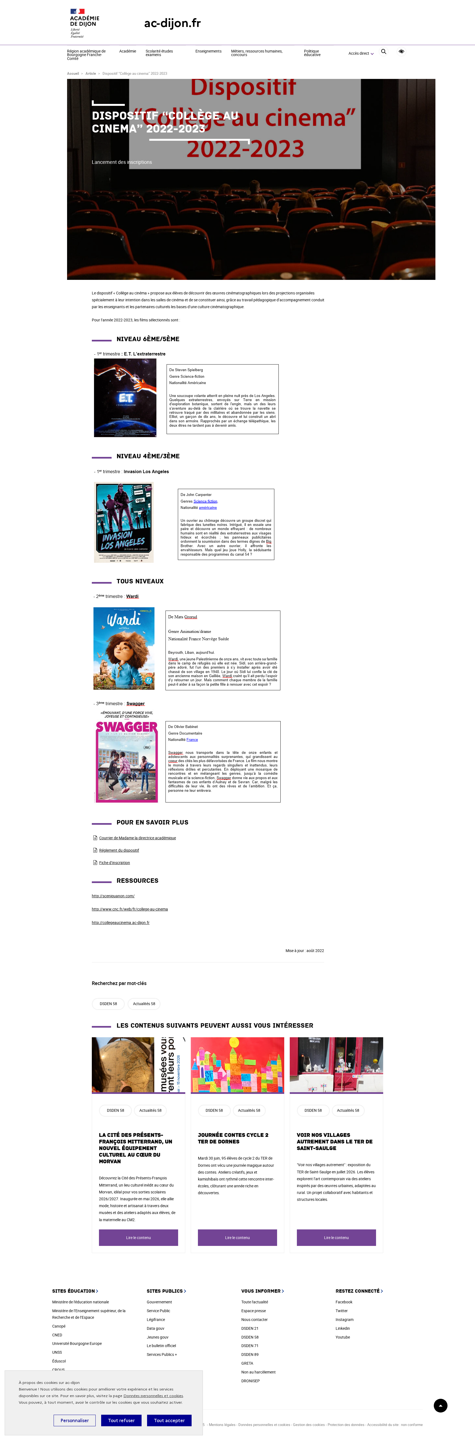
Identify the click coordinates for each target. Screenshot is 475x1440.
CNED (57, 1334)
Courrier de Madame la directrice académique (137, 837)
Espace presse (253, 1310)
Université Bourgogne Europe (77, 1343)
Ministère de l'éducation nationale (80, 1301)
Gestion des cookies (309, 1424)
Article (90, 73)
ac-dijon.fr (172, 23)
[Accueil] (94, 23)
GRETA (247, 1363)
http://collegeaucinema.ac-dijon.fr (121, 922)
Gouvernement (159, 1301)
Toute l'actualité (254, 1301)
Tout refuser (121, 1420)
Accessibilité (401, 51)
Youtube (343, 1337)
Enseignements (208, 51)
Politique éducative (312, 53)
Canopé (58, 1326)
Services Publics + (162, 1354)
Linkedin (343, 1328)
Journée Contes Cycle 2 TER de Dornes (233, 1138)
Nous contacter (254, 1319)
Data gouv (155, 1328)
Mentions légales (222, 1424)
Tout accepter (169, 1420)
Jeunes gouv (158, 1337)
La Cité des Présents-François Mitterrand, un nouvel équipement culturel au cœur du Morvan (135, 1148)
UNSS (57, 1352)
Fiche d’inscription (114, 862)
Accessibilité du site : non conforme (395, 1424)
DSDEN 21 (250, 1328)
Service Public (158, 1310)
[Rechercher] (383, 53)
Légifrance (156, 1319)
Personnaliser (74, 1420)
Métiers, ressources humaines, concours (257, 53)
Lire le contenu (138, 1237)
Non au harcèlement (258, 1372)
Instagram (345, 1319)
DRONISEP (250, 1380)
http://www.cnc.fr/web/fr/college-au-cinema (130, 909)
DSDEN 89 (250, 1354)
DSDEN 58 (108, 1003)
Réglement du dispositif (119, 850)
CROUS (58, 1369)
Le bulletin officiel (161, 1345)
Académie (127, 51)
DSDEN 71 (250, 1345)
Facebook (344, 1301)
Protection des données (346, 1424)
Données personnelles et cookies (153, 1396)
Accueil (73, 73)
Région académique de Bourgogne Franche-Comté (86, 55)
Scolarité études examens (159, 53)
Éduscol (59, 1361)
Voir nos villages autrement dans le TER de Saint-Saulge (335, 1142)
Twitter (342, 1310)
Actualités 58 (144, 1003)
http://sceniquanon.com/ (113, 895)
